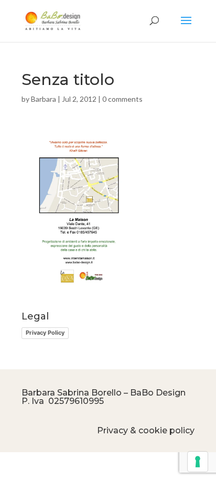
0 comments (122, 98)
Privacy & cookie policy (146, 430)
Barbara (43, 98)
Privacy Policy (45, 332)
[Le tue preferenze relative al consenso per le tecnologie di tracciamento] (198, 462)
